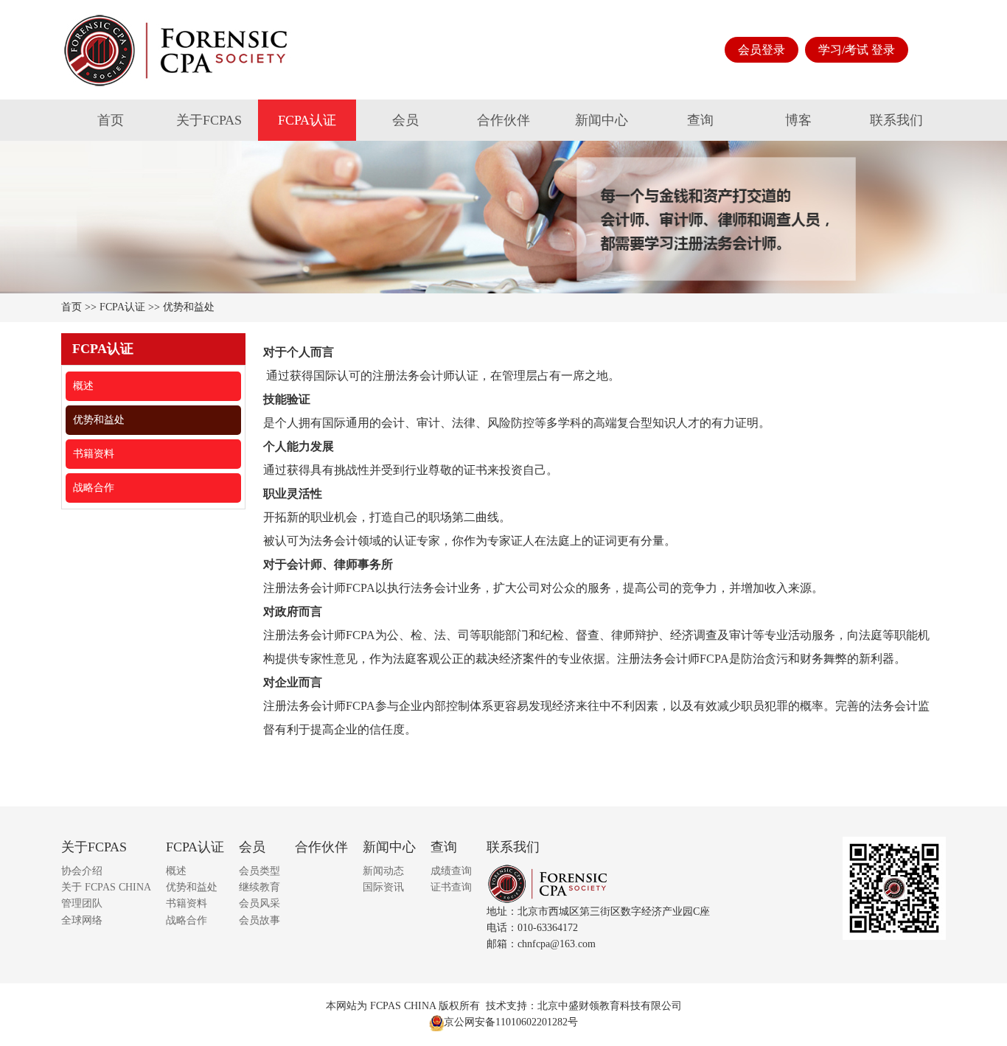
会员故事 (259, 920)
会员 (405, 120)
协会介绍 (81, 870)
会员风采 (259, 903)
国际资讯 (383, 887)
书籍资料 (93, 453)
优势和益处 (189, 307)
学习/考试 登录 (856, 49)
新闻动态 (383, 870)
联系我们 (896, 120)
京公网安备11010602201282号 (511, 1022)
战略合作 (93, 487)
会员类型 (259, 870)
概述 (83, 385)
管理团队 (81, 903)
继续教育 (259, 887)
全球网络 (81, 920)
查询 (700, 120)
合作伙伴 (503, 120)
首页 (110, 120)
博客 (798, 120)
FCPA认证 (307, 120)
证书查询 (451, 887)
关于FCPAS (209, 120)
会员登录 (761, 49)
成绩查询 (451, 870)
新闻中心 (601, 120)
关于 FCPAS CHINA (106, 887)
